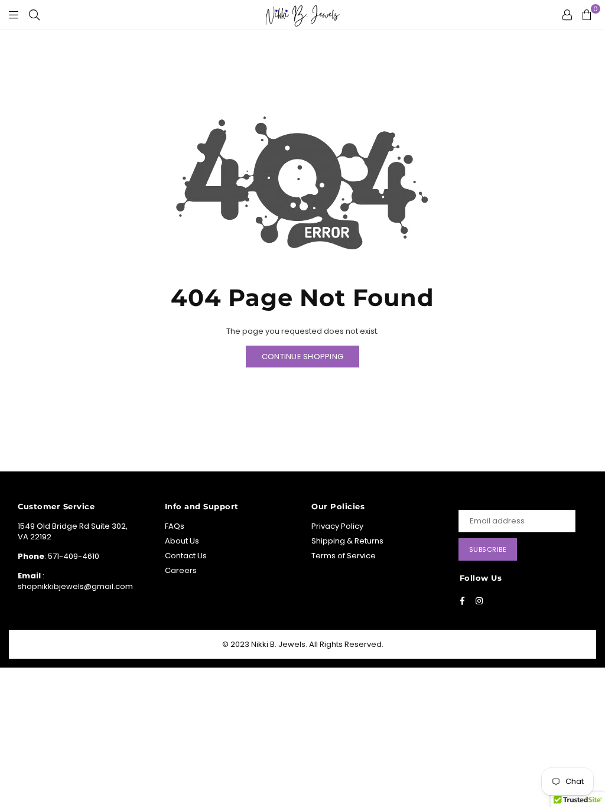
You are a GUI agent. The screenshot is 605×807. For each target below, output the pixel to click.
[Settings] (567, 15)
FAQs (174, 526)
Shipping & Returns (347, 540)
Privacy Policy (337, 526)
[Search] (34, 15)
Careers (181, 570)
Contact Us (186, 555)
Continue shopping (302, 356)
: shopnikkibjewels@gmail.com (75, 581)
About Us (182, 540)
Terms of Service (343, 555)
